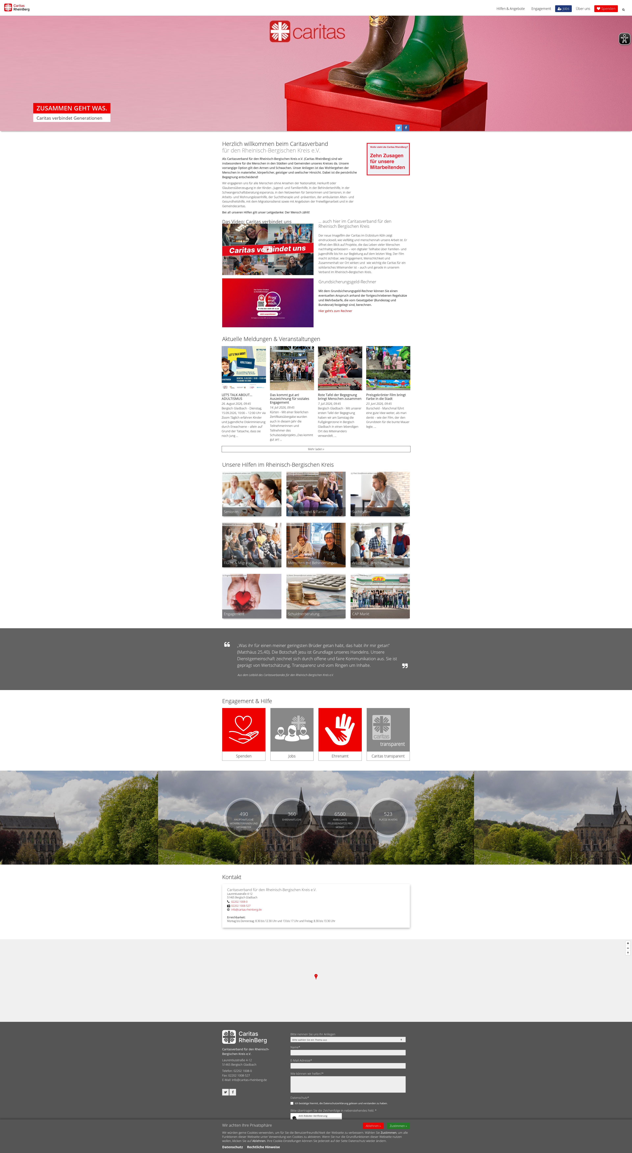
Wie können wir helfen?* (307, 1074)
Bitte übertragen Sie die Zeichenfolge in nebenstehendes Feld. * (333, 1110)
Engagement (541, 8)
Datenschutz (232, 1147)
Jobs (566, 8)
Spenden (608, 8)
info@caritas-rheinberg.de (249, 1080)
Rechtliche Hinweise (263, 1147)
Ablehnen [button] (372, 1126)
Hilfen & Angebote (511, 8)
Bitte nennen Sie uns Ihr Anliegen (312, 1034)
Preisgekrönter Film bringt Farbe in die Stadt (386, 397)
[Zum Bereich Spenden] (244, 737)
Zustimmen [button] (397, 1126)
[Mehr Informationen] (316, 73)
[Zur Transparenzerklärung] (388, 737)
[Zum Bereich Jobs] (292, 737)
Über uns (583, 8)
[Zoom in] (628, 943)
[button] (623, 10)
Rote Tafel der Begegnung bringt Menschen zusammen (339, 397)
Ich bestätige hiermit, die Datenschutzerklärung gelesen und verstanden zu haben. (341, 1103)
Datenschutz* (299, 1098)
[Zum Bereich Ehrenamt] (340, 737)
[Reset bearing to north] (628, 952)
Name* (295, 1047)
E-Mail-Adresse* (301, 1060)
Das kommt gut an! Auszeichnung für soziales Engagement (289, 399)
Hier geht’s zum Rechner (335, 311)
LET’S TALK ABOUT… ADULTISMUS (237, 397)
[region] (316, 980)
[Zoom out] (628, 948)
